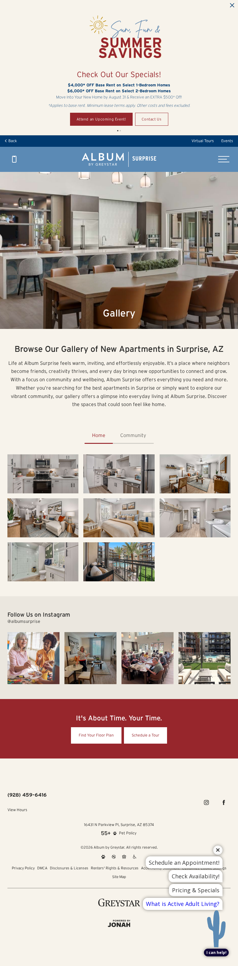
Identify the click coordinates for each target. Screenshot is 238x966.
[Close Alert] (232, 5)
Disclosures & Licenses (69, 868)
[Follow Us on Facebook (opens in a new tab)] (224, 802)
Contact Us (152, 119)
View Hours (17, 810)
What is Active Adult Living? (182, 903)
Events (227, 141)
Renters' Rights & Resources (115, 868)
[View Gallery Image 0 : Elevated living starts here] (42, 473)
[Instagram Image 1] (33, 658)
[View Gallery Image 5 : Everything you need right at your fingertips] (195, 517)
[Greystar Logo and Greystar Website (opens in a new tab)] (119, 902)
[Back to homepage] (119, 159)
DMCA (42, 868)
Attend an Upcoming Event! (101, 119)
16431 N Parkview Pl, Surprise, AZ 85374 (119, 825)
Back (12, 141)
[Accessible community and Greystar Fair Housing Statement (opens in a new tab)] (134, 856)
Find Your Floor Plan (96, 735)
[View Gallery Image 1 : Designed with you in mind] (118, 473)
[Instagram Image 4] (204, 658)
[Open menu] (224, 159)
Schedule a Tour (145, 735)
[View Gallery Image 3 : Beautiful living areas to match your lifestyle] (42, 517)
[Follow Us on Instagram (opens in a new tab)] (206, 802)
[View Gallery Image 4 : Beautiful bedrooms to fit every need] (118, 517)
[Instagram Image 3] (147, 658)
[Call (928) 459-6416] (14, 159)
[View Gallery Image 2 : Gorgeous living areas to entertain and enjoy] (195, 473)
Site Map (119, 877)
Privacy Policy (23, 868)
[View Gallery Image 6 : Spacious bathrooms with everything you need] (42, 561)
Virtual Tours (203, 141)
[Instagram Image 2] (90, 658)
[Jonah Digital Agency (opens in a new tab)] (119, 923)
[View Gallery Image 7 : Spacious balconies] (118, 561)
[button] (117, 130)
